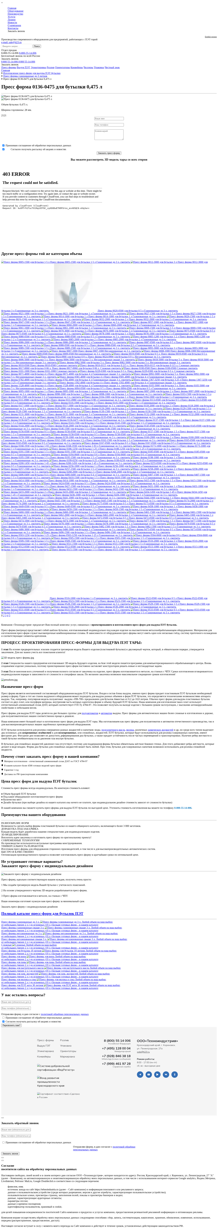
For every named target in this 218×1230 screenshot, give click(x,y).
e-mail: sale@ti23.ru (11, 42)
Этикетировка (38, 67)
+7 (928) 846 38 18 (116, 1056)
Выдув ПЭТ (23, 67)
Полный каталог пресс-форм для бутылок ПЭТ (42, 913)
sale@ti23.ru (143, 1051)
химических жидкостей (160, 729)
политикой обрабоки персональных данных (65, 1014)
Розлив (50, 67)
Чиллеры (88, 67)
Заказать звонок (10, 58)
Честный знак (112, 67)
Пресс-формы (8, 67)
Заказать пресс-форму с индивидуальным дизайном (29, 906)
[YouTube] (149, 1074)
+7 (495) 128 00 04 (116, 1048)
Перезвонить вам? (11, 1025)
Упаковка (99, 67)
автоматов (106, 713)
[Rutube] (157, 1074)
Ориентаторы (62, 67)
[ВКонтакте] (166, 1074)
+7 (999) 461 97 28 (116, 1064)
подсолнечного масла (113, 729)
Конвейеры (77, 67)
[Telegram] (140, 1074)
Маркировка (67, 1056)
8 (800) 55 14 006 (117, 1041)
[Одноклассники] (174, 1074)
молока (130, 729)
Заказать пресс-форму (109, 153)
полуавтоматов (90, 713)
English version (211, 37)
